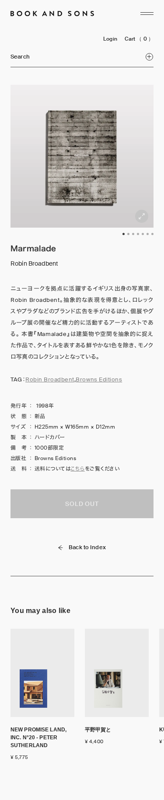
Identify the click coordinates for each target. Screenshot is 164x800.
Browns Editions (99, 379)
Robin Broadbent (49, 379)
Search (20, 56)
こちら (77, 468)
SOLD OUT (81, 504)
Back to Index (87, 547)
